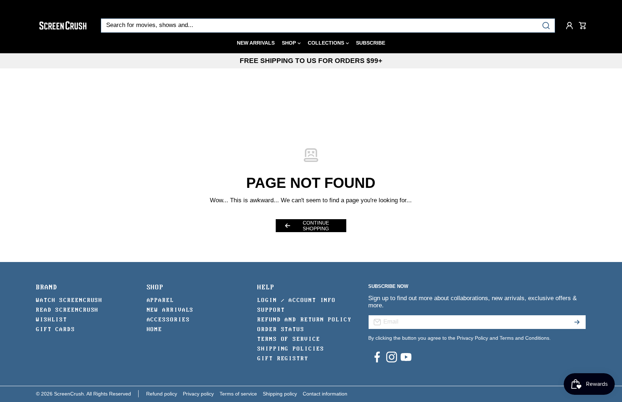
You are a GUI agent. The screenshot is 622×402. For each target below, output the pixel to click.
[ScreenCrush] (63, 25)
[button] (582, 25)
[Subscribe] (577, 322)
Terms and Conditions (524, 338)
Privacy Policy (472, 338)
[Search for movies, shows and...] (546, 25)
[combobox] (328, 25)
